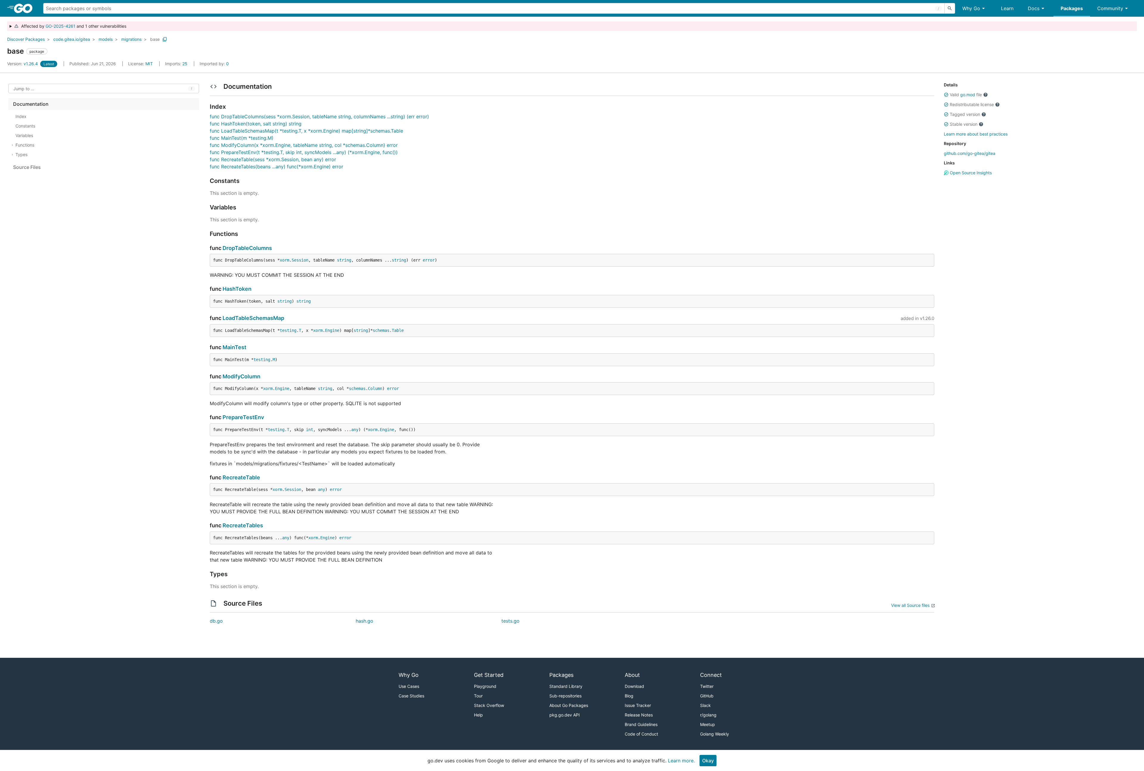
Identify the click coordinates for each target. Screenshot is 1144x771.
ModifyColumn (241, 376)
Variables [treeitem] (24, 135)
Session (300, 260)
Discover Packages (26, 39)
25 (177, 63)
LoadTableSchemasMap (253, 318)
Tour (478, 695)
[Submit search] (949, 8)
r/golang (708, 714)
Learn (1007, 8)
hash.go (364, 621)
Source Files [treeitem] (27, 167)
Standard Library (565, 686)
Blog (629, 695)
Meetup (707, 724)
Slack (705, 705)
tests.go (510, 621)
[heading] (25, 8)
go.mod (967, 94)
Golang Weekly (714, 733)
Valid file (966, 94)
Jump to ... (23, 88)
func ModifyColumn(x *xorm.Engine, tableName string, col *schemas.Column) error (304, 145)
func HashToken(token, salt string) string (255, 124)
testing (288, 330)
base (155, 39)
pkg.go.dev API (564, 714)
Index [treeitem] (21, 116)
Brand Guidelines (641, 724)
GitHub (707, 695)
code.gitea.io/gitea (71, 39)
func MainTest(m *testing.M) (241, 138)
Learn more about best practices (976, 133)
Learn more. (681, 761)
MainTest (234, 347)
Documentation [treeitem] (31, 104)
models (106, 39)
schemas (381, 330)
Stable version (964, 124)
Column (375, 388)
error (429, 260)
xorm (284, 260)
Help (478, 714)
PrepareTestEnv (243, 417)
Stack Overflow (489, 705)
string (344, 260)
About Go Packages (568, 705)
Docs (1033, 8)
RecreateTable (241, 477)
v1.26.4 (23, 63)
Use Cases (409, 686)
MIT (149, 63)
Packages (1072, 8)
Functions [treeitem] (24, 144)
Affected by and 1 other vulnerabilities (72, 26)
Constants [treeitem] (25, 125)
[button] (946, 94)
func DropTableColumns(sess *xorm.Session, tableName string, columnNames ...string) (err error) (319, 116)
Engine (332, 330)
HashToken (237, 289)
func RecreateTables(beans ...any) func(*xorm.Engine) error (276, 167)
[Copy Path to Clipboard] (164, 39)
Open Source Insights (970, 172)
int (309, 429)
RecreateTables (243, 525)
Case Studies (411, 695)
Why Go (971, 8)
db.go (216, 621)
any (354, 429)
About (632, 675)
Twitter (707, 686)
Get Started (488, 675)
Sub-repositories (565, 695)
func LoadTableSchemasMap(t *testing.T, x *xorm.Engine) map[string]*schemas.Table (306, 131)
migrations (131, 39)
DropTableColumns (247, 248)
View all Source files (910, 605)
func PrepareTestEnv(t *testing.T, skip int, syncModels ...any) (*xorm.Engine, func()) (304, 152)
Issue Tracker (638, 705)
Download (634, 686)
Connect (711, 675)
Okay (708, 761)
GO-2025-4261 (60, 26)
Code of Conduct (641, 733)
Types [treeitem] (21, 154)
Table (398, 330)
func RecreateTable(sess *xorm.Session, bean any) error (273, 159)
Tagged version (965, 114)
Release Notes (639, 714)
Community (1110, 8)
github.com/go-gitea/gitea (969, 153)
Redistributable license (972, 104)
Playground (485, 686)
